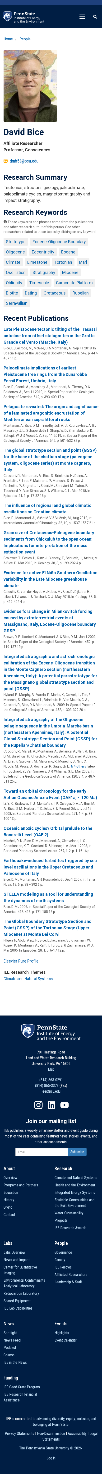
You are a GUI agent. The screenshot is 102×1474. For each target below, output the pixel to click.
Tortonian (63, 262)
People (25, 39)
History (9, 1200)
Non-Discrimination (51, 1433)
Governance (63, 1252)
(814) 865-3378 (47, 1085)
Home (8, 39)
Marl (83, 262)
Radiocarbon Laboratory (21, 1293)
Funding (11, 1378)
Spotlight (10, 1333)
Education (11, 1192)
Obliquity (14, 282)
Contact (9, 1214)
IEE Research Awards (70, 1228)
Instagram (38, 1105)
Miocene (70, 272)
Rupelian (81, 292)
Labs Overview (14, 1252)
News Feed (12, 1340)
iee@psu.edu (51, 1091)
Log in (51, 1458)
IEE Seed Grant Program (22, 1387)
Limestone (37, 262)
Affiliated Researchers (71, 1274)
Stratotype (16, 241)
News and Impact (17, 1260)
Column (9, 1355)
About (9, 1168)
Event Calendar (66, 1340)
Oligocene (15, 251)
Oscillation (16, 272)
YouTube (65, 1105)
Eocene (68, 251)
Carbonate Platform (74, 282)
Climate (13, 262)
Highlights (62, 1333)
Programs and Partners (21, 1185)
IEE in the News (15, 1362)
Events (61, 1324)
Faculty (60, 1260)
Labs (8, 1243)
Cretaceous (55, 292)
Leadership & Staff (68, 1282)
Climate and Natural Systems (28, 978)
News (9, 1324)
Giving (8, 1207)
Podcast (10, 1347)
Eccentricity (43, 251)
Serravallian (17, 303)
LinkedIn (51, 1105)
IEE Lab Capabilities (18, 1308)
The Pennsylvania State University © (50, 1448)
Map (51, 1069)
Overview (10, 1177)
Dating (31, 292)
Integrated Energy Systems (75, 1192)
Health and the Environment (75, 1185)
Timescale (39, 282)
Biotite (12, 292)
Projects (61, 1220)
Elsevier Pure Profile (21, 960)
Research (63, 1168)
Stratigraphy (43, 272)
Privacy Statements (19, 1433)
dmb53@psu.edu (24, 160)
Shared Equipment (17, 1301)
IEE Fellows (63, 1267)
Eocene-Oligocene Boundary (59, 241)
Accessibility (77, 1433)
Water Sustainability (69, 1213)
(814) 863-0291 (51, 1080)
